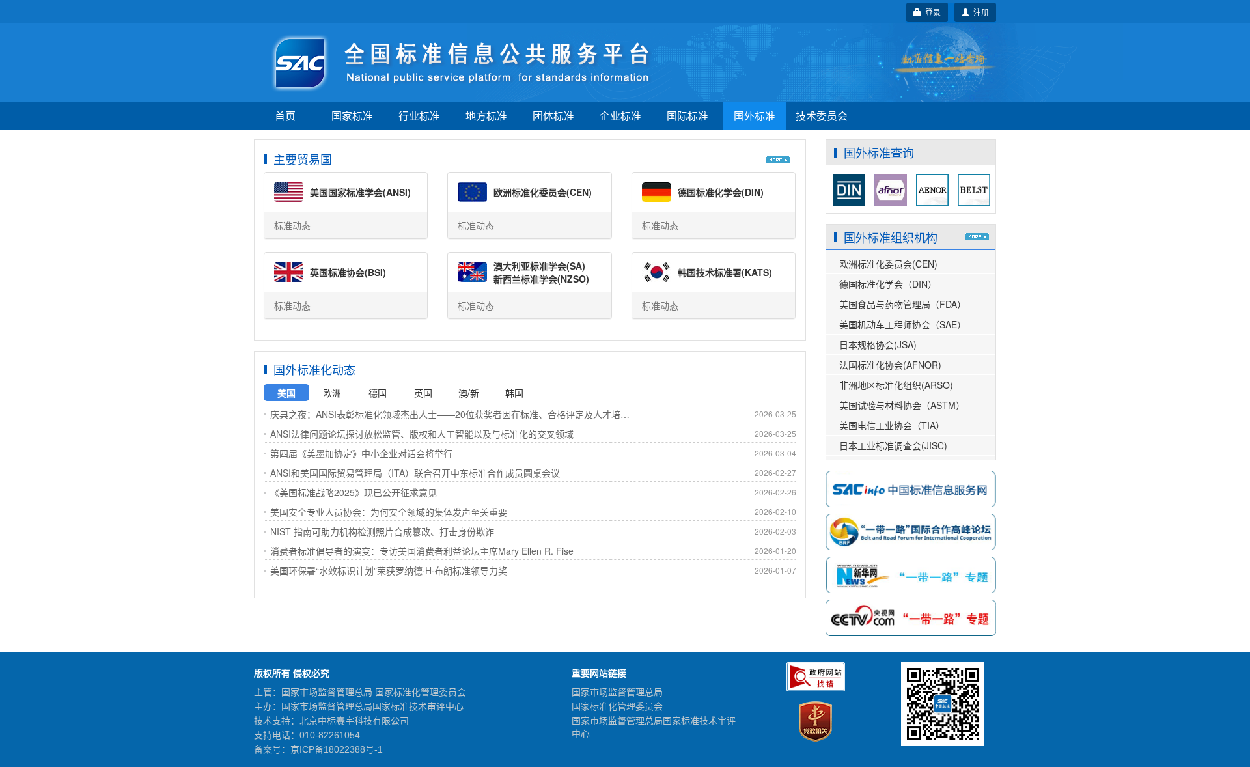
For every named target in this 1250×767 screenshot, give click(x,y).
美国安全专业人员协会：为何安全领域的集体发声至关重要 (388, 511)
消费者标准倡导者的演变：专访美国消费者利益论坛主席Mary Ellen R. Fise (422, 550)
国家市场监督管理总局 (617, 692)
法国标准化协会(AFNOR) (890, 364)
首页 (285, 115)
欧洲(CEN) (542, 192)
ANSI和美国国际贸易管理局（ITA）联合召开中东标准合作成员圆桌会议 (415, 472)
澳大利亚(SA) (539, 265)
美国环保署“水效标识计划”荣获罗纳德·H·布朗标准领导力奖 (388, 570)
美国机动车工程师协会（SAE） (902, 324)
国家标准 (352, 115)
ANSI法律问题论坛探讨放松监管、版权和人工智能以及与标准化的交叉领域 (422, 433)
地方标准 (486, 115)
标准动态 (292, 225)
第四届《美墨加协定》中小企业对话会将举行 (361, 453)
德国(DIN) (721, 192)
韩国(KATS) (725, 272)
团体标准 (553, 115)
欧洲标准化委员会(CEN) (888, 263)
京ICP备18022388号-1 (336, 749)
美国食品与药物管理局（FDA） (902, 304)
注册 (979, 12)
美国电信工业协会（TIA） (892, 425)
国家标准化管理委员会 (617, 706)
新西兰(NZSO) (541, 278)
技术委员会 (822, 115)
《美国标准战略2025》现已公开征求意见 (353, 492)
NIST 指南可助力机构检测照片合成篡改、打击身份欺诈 (382, 531)
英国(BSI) (348, 272)
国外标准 (754, 115)
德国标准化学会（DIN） (888, 283)
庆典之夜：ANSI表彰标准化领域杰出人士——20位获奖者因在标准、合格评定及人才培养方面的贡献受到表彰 (453, 414)
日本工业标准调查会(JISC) (893, 445)
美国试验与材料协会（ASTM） (902, 404)
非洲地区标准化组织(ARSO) (896, 384)
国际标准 (687, 115)
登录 (931, 12)
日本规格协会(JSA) (878, 344)
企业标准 (620, 115)
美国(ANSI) (360, 192)
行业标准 (419, 115)
